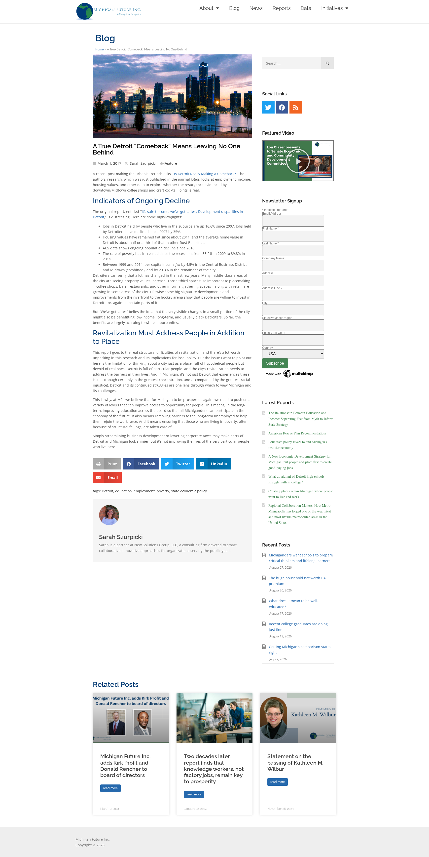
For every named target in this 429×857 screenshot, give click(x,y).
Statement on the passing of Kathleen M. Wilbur (295, 762)
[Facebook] (282, 107)
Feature (170, 163)
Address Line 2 (272, 288)
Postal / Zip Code (273, 332)
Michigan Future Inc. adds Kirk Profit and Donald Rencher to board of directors (125, 765)
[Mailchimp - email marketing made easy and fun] (289, 378)
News (256, 8)
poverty (163, 491)
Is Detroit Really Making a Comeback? (205, 173)
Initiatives (332, 8)
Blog (234, 8)
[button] (107, 463)
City (264, 303)
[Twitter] (268, 107)
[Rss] (295, 107)
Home (99, 49)
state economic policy (189, 491)
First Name (270, 228)
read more (110, 788)
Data (306, 8)
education (123, 491)
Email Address (273, 213)
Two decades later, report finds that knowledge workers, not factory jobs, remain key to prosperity (214, 768)
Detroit (107, 491)
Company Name (273, 258)
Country (267, 347)
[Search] (327, 63)
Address (267, 273)
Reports (282, 8)
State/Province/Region (277, 317)
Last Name (270, 243)
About (206, 8)
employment (144, 491)
